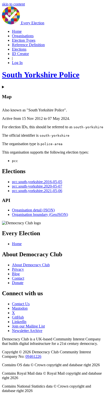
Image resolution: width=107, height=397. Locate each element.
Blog (16, 274)
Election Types (23, 40)
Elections (19, 49)
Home (17, 31)
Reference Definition (28, 45)
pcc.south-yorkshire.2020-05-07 (37, 186)
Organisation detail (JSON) (33, 210)
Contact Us (21, 304)
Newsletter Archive (27, 331)
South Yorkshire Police (40, 74)
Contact (18, 278)
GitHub (18, 317)
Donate (17, 283)
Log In (17, 63)
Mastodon (20, 308)
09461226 (33, 356)
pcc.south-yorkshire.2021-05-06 (37, 191)
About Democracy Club (31, 265)
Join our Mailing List (28, 326)
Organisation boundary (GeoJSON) (40, 214)
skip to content (13, 4)
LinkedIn (19, 322)
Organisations (23, 36)
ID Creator (20, 54)
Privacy (18, 269)
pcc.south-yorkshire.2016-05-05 (37, 182)
